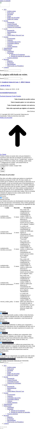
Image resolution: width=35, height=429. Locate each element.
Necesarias (5, 198)
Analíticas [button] (3, 331)
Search (2, 70)
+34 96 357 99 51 (5, 85)
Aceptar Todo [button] (17, 165)
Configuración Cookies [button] (6, 165)
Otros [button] (1, 352)
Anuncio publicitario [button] (6, 341)
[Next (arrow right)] (2, 428)
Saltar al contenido (5, 1)
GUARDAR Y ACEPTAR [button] (8, 359)
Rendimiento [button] (3, 321)
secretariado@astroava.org (8, 92)
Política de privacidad (6, 117)
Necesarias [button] (3, 196)
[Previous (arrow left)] (0, 428)
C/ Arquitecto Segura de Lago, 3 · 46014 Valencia (15, 82)
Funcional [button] (3, 311)
